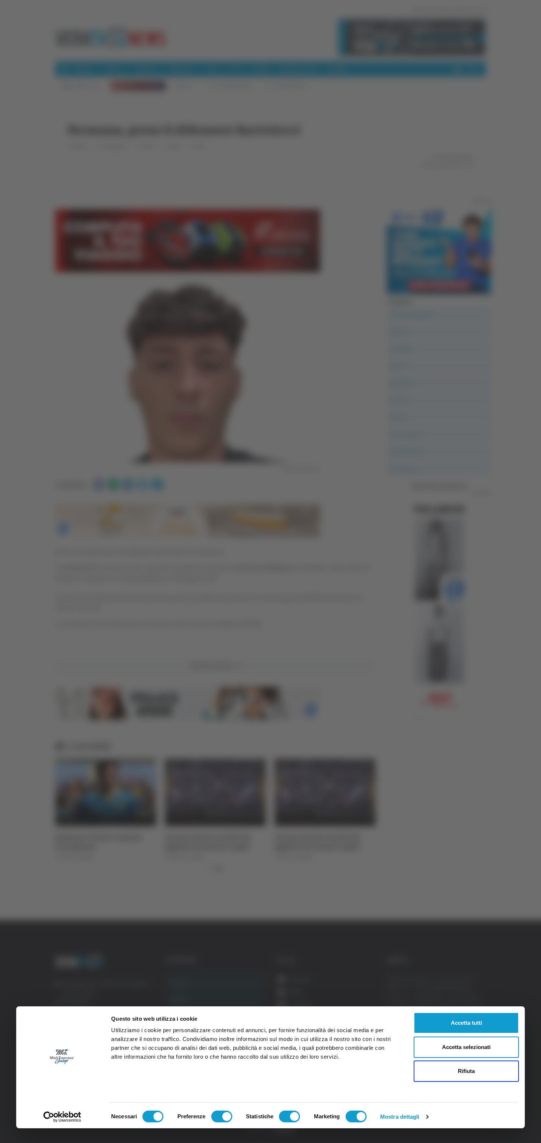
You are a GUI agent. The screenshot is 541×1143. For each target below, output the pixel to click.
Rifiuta (466, 1071)
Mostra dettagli (400, 1117)
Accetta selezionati (466, 1047)
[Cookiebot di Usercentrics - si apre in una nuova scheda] (62, 1116)
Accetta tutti (466, 1023)
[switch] (221, 1116)
